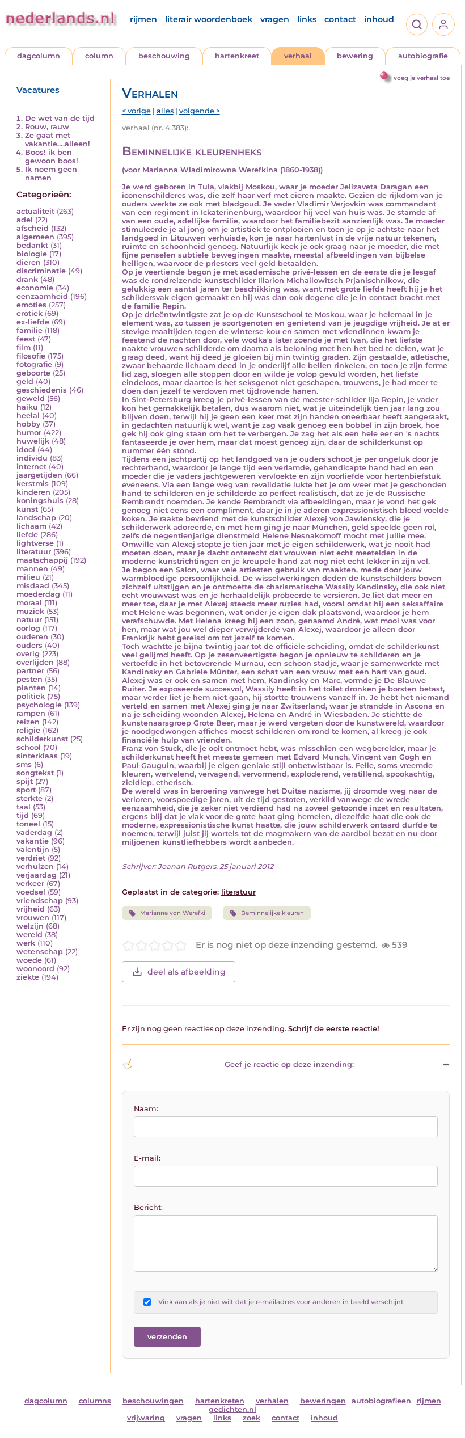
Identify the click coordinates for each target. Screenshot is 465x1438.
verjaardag (36, 875)
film (23, 347)
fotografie (34, 364)
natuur (29, 619)
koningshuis (40, 500)
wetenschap (39, 951)
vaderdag (34, 832)
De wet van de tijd (60, 118)
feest (25, 339)
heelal (28, 415)
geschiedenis (41, 390)
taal (23, 807)
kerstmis (32, 483)
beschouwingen (153, 1401)
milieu (28, 577)
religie (28, 730)
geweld (30, 398)
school (28, 747)
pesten (29, 679)
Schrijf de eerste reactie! (333, 1028)
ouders (29, 645)
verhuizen (35, 866)
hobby (28, 424)
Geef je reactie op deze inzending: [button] (289, 1064)
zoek (251, 1418)
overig (28, 654)
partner (30, 671)
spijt (24, 781)
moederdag (38, 594)
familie (29, 330)
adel (24, 220)
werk (25, 943)
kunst (27, 509)
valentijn (32, 849)
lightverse (35, 543)
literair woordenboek (208, 19)
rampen (30, 713)
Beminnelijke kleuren (272, 913)
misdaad (32, 585)
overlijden (35, 662)
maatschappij (42, 560)
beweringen (323, 1401)
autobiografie (423, 56)
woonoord (35, 968)
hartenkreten (219, 1401)
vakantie (32, 841)
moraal (29, 602)
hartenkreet (237, 56)
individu (32, 458)
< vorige (136, 111)
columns (95, 1401)
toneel (28, 824)
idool (25, 449)
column (99, 56)
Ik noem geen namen (51, 173)
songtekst (35, 773)
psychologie (39, 705)
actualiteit (35, 211)
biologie (31, 254)
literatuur (33, 551)
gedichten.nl (232, 1409)
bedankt (32, 245)
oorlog (28, 628)
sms (24, 764)
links (306, 19)
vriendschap (39, 900)
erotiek (29, 313)
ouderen (32, 636)
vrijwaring (146, 1418)
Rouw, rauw (47, 127)
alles (165, 111)
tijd (22, 815)
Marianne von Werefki (172, 913)
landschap (36, 517)
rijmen (143, 19)
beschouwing (164, 56)
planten (31, 688)
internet (31, 466)
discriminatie (41, 271)
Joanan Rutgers (187, 866)
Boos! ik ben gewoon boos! (51, 156)
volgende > (199, 111)
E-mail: (147, 1158)
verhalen (272, 1401)
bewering (355, 56)
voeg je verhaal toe (422, 78)
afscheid (32, 228)
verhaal (298, 56)
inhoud (379, 19)
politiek (30, 696)
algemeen (35, 237)
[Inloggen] (443, 24)
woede (29, 960)
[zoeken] (417, 24)
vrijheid (30, 909)
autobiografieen (381, 1401)
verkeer (30, 883)
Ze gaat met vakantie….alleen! (57, 139)
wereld (29, 934)
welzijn (30, 926)
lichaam (31, 526)
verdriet (30, 858)
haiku (27, 407)
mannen (32, 568)
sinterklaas (37, 756)
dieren (28, 262)
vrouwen (32, 917)
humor (28, 432)
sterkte (29, 798)
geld (24, 381)
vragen (274, 19)
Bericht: (148, 1207)
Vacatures (38, 90)
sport (26, 790)
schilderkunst (42, 739)
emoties (31, 305)
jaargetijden (39, 475)
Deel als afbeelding (186, 972)
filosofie (30, 356)
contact (340, 19)
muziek (30, 611)
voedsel (30, 892)
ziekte (27, 977)
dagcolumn (38, 56)
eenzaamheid (42, 296)
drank (27, 279)
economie (34, 288)
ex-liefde (32, 322)
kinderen (33, 492)
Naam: (146, 1108)
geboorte (33, 373)
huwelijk (32, 441)
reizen (28, 722)
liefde (27, 534)
